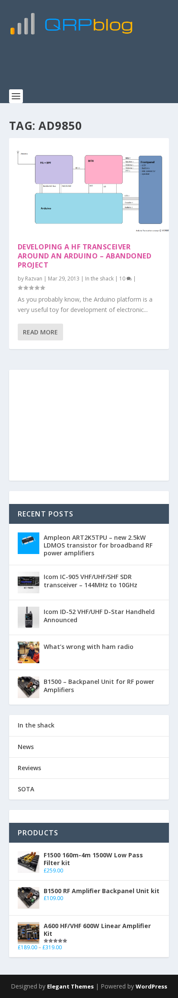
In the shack (99, 278)
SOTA (26, 789)
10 (123, 278)
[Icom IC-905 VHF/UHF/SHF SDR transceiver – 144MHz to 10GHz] (28, 582)
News (26, 747)
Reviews (29, 768)
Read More (40, 332)
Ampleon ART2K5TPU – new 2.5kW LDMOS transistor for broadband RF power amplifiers (98, 545)
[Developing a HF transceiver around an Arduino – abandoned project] (89, 186)
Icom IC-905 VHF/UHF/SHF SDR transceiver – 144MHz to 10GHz (90, 581)
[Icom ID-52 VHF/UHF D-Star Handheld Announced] (28, 617)
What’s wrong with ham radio (89, 646)
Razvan (33, 278)
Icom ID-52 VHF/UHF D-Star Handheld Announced (99, 615)
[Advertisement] (93, 67)
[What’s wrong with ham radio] (28, 652)
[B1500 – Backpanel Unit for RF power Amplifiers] (28, 687)
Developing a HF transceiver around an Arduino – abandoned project (85, 256)
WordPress (151, 986)
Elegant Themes (70, 986)
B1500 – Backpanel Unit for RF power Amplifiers (99, 685)
